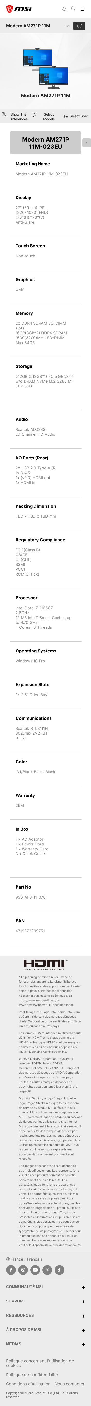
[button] (45, 116)
